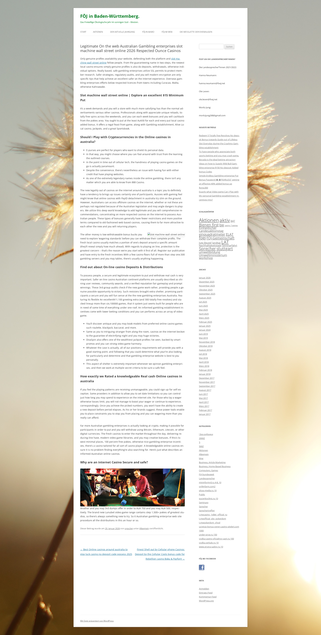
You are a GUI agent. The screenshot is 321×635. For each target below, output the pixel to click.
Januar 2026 (204, 277)
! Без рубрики (206, 434)
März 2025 (204, 317)
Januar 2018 (204, 374)
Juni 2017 (203, 394)
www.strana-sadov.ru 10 (211, 546)
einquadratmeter (212, 234)
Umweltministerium (213, 255)
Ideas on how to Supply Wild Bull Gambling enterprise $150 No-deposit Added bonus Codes (218, 167)
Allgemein (144, 528)
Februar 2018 (205, 370)
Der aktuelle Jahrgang (122, 31)
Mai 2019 (203, 337)
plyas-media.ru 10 (208, 490)
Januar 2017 (204, 414)
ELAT (229, 234)
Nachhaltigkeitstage (210, 245)
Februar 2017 (205, 410)
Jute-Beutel (205, 242)
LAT (225, 242)
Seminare (203, 502)
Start (83, 31)
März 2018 (204, 366)
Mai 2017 (203, 398)
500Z (201, 446)
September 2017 (207, 386)
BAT (233, 221)
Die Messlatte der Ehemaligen (196, 31)
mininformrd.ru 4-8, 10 (210, 482)
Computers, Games (208, 470)
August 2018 (205, 349)
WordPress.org (206, 600)
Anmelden (204, 588)
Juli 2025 (203, 301)
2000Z (202, 438)
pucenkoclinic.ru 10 (208, 498)
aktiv (225, 220)
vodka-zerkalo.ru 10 (209, 542)
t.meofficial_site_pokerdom (212, 518)
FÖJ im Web (167, 31)
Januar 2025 (204, 325)
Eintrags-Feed (205, 592)
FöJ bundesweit (206, 474)
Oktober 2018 (205, 345)
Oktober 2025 (205, 289)
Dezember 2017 (206, 378)
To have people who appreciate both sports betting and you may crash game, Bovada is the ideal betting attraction (219, 155)
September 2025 (207, 293)
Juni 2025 (203, 305)
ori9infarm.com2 (207, 486)
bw (221, 224)
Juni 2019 (203, 333)
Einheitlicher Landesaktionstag (211, 229)
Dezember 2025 (206, 281)
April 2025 (204, 313)
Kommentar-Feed (208, 596)
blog (201, 458)
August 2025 (205, 297)
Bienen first (209, 224)
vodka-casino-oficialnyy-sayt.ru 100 (216, 538)
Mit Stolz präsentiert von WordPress (97, 620)
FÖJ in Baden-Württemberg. (109, 16)
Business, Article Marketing (212, 462)
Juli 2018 (203, 353)
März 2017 (204, 406)
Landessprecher (207, 478)
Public (202, 494)
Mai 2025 (203, 309)
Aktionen (98, 31)
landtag (216, 242)
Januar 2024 (204, 329)
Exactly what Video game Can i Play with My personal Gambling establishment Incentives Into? (219, 195)
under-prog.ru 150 (208, 534)
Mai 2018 (203, 357)
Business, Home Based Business (215, 466)
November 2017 (207, 382)
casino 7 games (231, 225)
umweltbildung (209, 252)
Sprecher (207, 248)
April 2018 (204, 362)
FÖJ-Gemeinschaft (220, 238)
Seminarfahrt (229, 245)
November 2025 (207, 285)
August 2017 (205, 390)
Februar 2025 (205, 321)
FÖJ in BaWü (148, 31)
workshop (206, 258)
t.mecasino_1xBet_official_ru (213, 514)
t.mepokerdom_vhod (209, 522)
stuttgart (225, 248)
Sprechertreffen (207, 510)
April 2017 (204, 402)
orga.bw (129, 528)
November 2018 (207, 341)
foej (202, 237)
